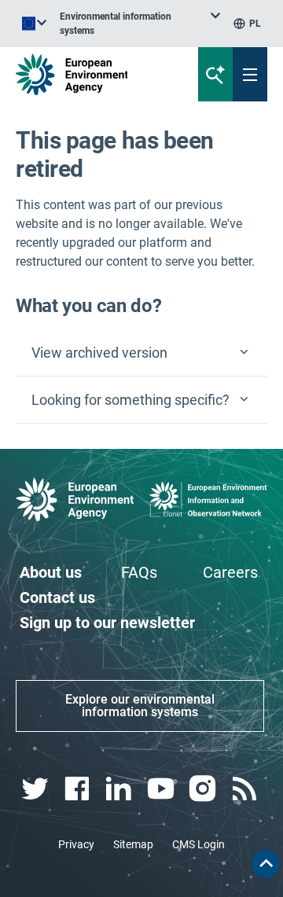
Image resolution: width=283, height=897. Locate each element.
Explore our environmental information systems (140, 705)
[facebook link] (78, 789)
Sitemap (133, 844)
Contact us (57, 597)
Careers (230, 572)
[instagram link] (204, 789)
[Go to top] (266, 864)
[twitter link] (37, 789)
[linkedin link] (121, 789)
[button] (141, 353)
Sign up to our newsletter (107, 622)
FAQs (139, 572)
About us (51, 572)
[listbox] (139, 23)
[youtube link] (162, 789)
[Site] (95, 74)
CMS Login (198, 844)
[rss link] (246, 789)
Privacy (76, 844)
